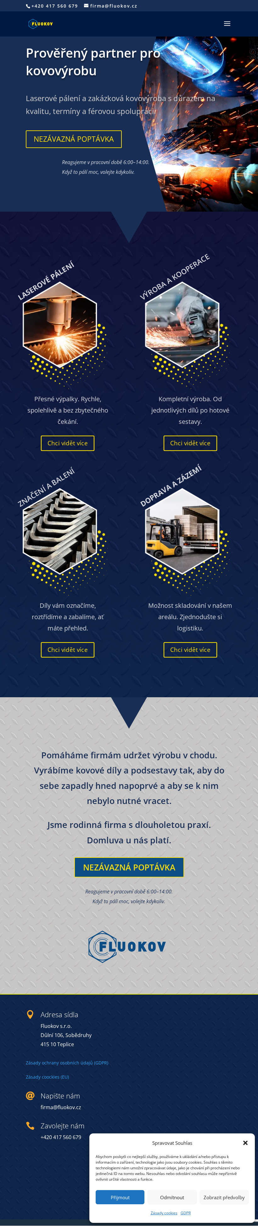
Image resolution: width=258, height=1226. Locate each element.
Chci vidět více (68, 443)
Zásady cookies (164, 1213)
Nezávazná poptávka (74, 139)
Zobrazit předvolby (224, 1197)
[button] (245, 1143)
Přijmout (120, 1197)
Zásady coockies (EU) (47, 1077)
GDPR (186, 1213)
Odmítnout (172, 1197)
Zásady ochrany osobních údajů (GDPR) (67, 1063)
